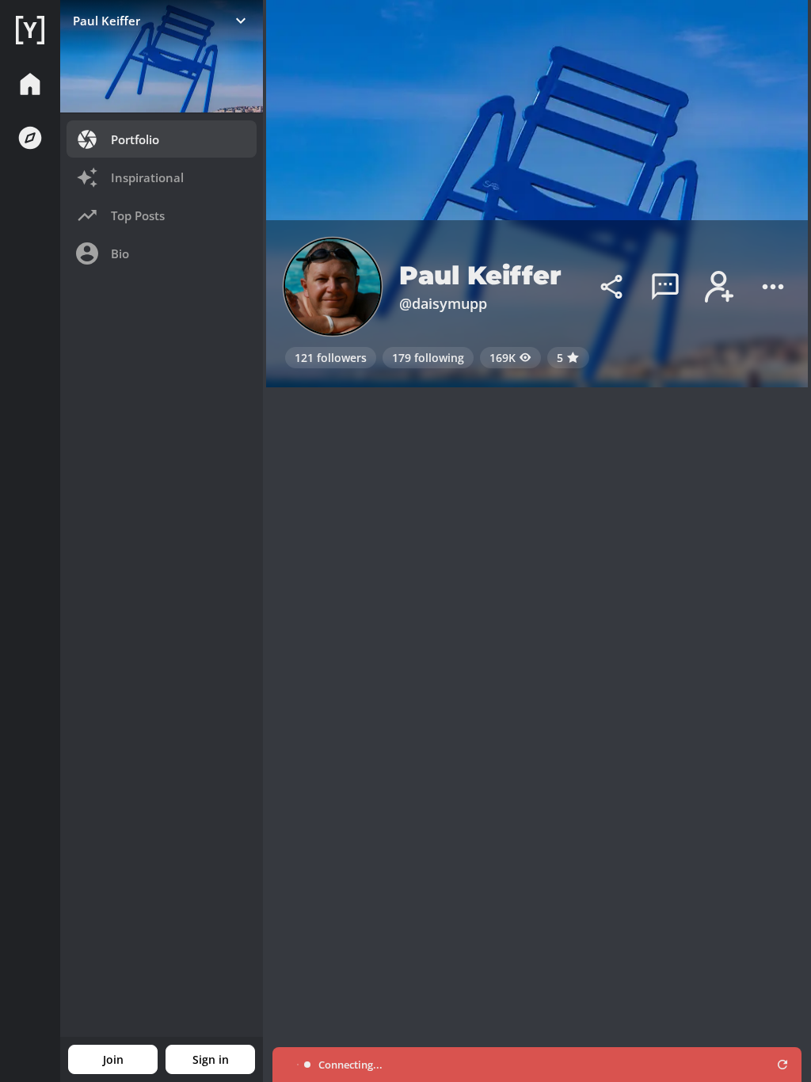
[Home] (30, 30)
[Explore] (30, 138)
